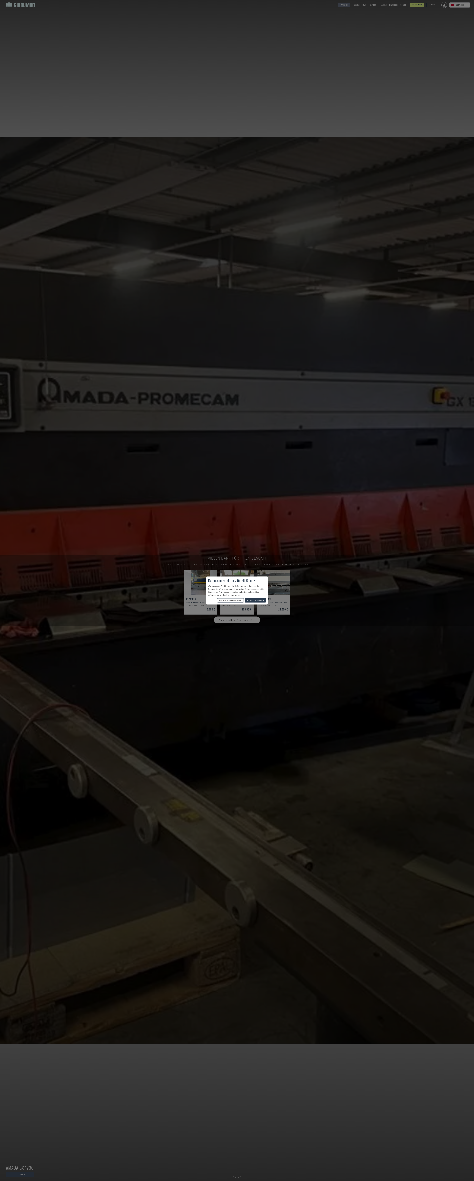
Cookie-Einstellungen (230, 600)
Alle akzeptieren (255, 600)
